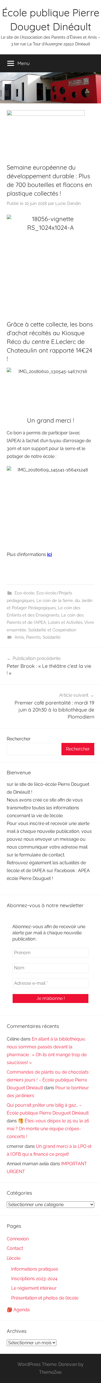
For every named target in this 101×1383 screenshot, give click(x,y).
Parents (33, 637)
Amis (19, 637)
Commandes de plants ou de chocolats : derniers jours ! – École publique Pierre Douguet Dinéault (49, 1079)
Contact (15, 1248)
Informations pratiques (34, 1269)
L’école (13, 1258)
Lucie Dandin (68, 203)
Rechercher (19, 739)
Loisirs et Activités (65, 622)
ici (49, 554)
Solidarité (52, 637)
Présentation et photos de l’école (44, 1298)
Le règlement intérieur (34, 1288)
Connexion (18, 1238)
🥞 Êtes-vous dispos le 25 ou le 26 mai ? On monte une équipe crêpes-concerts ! (48, 1128)
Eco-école (25, 593)
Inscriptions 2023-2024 (34, 1278)
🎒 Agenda (18, 1309)
